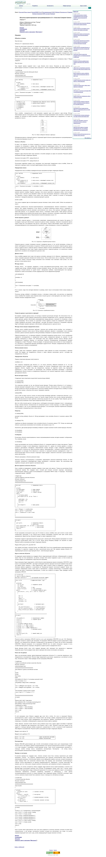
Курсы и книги (83, 5)
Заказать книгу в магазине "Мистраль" (31, 32)
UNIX (53, 12)
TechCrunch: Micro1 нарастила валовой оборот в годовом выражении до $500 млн (81, 56)
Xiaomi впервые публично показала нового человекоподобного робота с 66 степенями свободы (81, 103)
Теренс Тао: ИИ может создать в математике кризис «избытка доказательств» (80, 122)
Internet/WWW (35, 12)
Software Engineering (37, 13)
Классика (21, 12)
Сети (40, 12)
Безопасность (50, 5)
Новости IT (75, 11)
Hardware (52, 13)
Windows (58, 12)
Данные (21, 5)
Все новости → (88, 137)
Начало (22, 27)
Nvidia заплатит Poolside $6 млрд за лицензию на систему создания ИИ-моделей (81, 49)
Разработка (35, 5)
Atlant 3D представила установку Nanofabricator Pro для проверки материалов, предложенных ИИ (80, 129)
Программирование (46, 12)
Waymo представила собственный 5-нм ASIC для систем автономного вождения (81, 35)
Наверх (55, 850)
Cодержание (23, 29)
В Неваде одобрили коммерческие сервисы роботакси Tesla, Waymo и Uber (81, 62)
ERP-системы (46, 13)
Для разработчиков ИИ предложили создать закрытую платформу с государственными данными (81, 42)
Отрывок (22, 30)
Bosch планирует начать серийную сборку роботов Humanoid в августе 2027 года (81, 75)
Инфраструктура (67, 5)
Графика (70, 12)
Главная (51, 850)
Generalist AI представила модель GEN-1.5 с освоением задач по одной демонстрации (81, 110)
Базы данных (28, 12)
